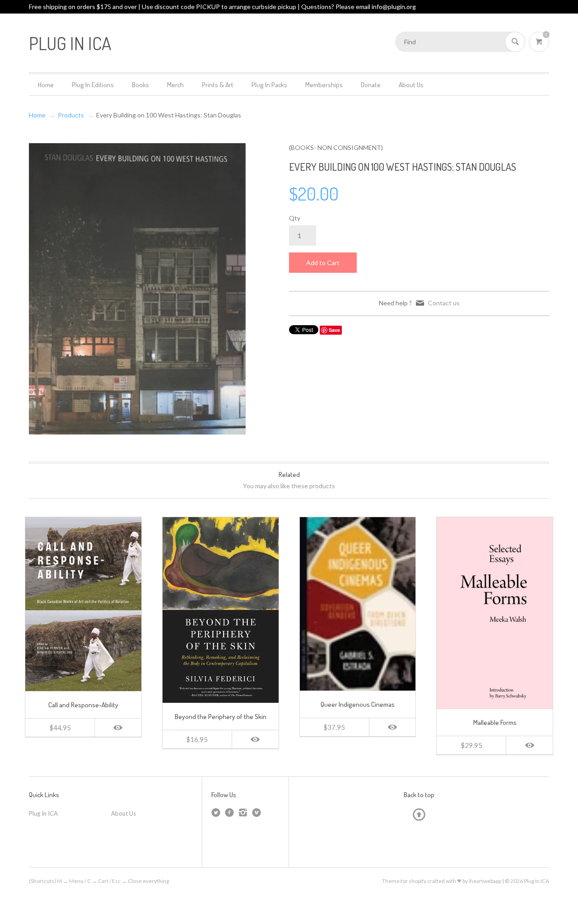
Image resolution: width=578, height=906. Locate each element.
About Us (411, 84)
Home (46, 84)
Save (334, 330)
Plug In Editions (93, 84)
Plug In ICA (43, 813)
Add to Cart (323, 262)
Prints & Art (217, 84)
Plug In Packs (269, 84)
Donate (371, 84)
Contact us (444, 303)
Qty (294, 218)
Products (71, 115)
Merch (175, 84)
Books (140, 84)
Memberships (324, 84)
